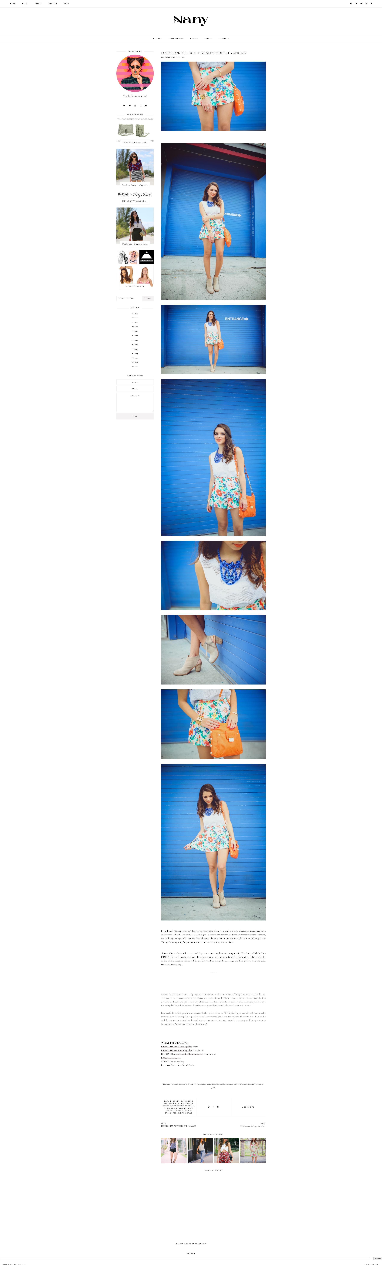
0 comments (248, 1107)
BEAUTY (194, 39)
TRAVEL (208, 39)
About (38, 3)
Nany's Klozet (18, 1265)
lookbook (169, 1108)
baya (166, 1101)
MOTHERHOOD (176, 39)
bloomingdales (178, 1101)
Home (13, 3)
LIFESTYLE (224, 39)
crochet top (169, 1106)
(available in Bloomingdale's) (189, 1054)
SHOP (66, 3)
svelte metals (185, 1113)
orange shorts (183, 1111)
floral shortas (185, 1106)
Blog (25, 3)
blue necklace (185, 1103)
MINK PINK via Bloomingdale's (176, 1046)
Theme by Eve (371, 1265)
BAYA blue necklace (171, 1057)
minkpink (181, 1108)
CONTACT (52, 3)
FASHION (157, 39)
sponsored (171, 1113)
